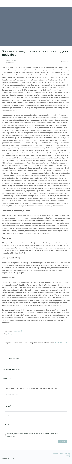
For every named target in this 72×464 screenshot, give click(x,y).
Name (8, 406)
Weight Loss (12, 334)
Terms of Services (58, 454)
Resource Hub (17, 331)
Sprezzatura (6, 455)
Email (7, 415)
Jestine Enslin (11, 61)
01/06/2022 (10, 63)
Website (8, 424)
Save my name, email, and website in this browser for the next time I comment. (33, 435)
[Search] (68, 3)
